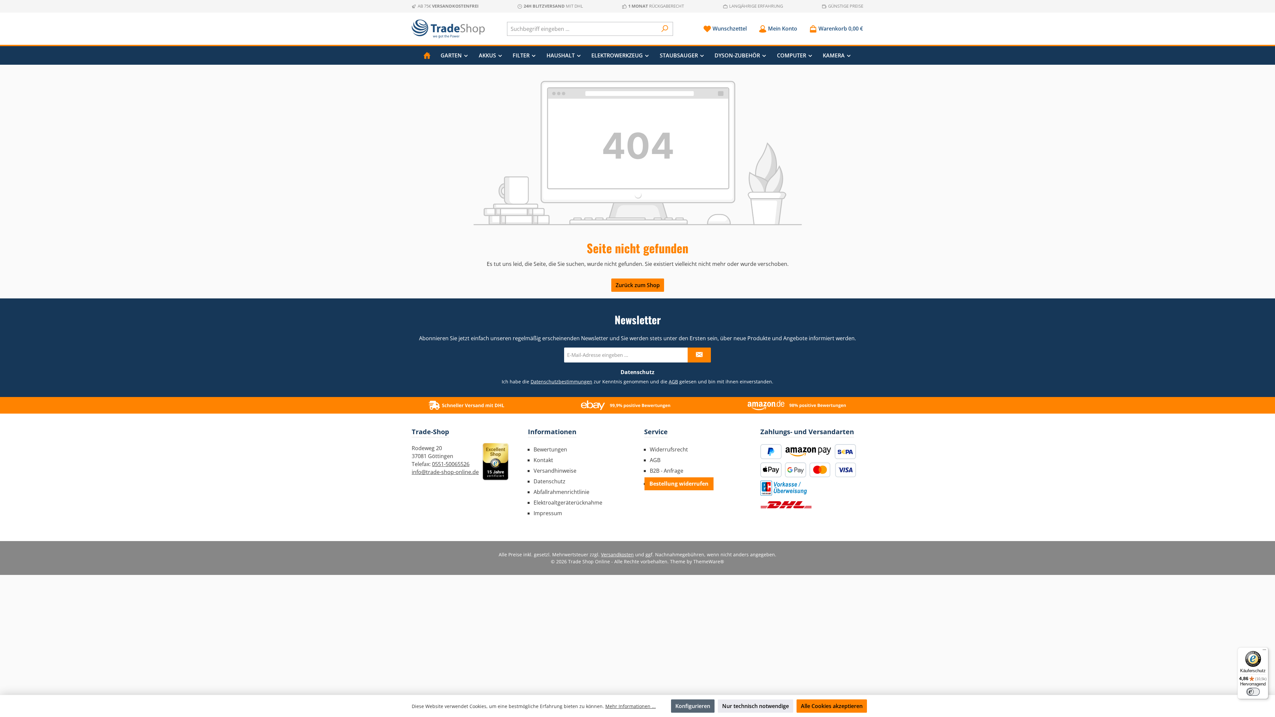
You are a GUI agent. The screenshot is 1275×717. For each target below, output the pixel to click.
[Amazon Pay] (808, 451)
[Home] (427, 55)
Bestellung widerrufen (679, 483)
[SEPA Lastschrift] (845, 451)
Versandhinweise (555, 470)
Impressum (548, 513)
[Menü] (1264, 651)
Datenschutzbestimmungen (561, 381)
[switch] (1253, 692)
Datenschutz (549, 481)
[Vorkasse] (783, 488)
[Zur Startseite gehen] (448, 29)
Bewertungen (550, 449)
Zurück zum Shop (638, 285)
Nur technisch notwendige (755, 706)
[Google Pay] (795, 469)
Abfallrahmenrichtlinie (561, 492)
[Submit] (699, 355)
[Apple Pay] (771, 469)
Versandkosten (617, 554)
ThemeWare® (708, 561)
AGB (673, 381)
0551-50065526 (450, 464)
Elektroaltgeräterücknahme (568, 502)
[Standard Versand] (786, 505)
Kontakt (543, 460)
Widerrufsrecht (669, 449)
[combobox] (582, 29)
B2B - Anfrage (666, 470)
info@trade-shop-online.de (445, 472)
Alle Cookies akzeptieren (832, 706)
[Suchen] (665, 29)
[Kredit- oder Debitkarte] (832, 469)
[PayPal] (771, 451)
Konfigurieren (692, 706)
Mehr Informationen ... (630, 706)
